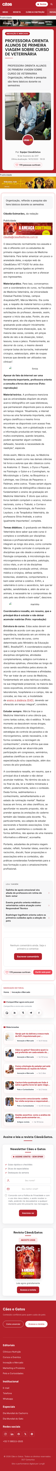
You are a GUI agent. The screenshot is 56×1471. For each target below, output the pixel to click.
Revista (17, 12)
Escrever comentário (28, 956)
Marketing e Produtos (14, 1368)
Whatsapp (8, 1398)
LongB (42, 1463)
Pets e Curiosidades (13, 1373)
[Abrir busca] (51, 4)
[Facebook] (18, 1434)
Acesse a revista (28, 1290)
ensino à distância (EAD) (20, 700)
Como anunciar (13, 1324)
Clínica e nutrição (35, 12)
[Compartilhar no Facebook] (39, 1013)
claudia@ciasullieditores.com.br (20, 237)
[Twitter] (25, 1434)
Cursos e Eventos (12, 1357)
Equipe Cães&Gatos (30, 152)
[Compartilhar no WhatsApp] (7, 1013)
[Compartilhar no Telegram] (31, 1013)
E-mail (6, 1388)
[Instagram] (5, 1434)
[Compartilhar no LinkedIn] (15, 1013)
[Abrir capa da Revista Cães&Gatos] (28, 1261)
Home (6, 992)
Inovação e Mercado (17, 33)
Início (5, 12)
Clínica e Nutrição (12, 1351)
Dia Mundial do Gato (13, 1418)
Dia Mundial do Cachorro (15, 1413)
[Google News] (31, 1434)
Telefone (7, 1393)
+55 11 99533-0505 (13, 1441)
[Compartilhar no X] (23, 1013)
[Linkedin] (12, 1434)
